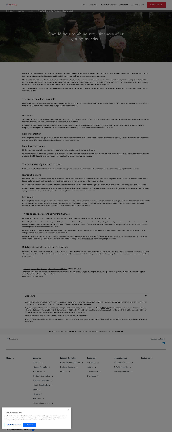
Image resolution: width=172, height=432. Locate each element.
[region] (36, 418)
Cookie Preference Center (13, 424)
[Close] (68, 409)
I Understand (29, 424)
